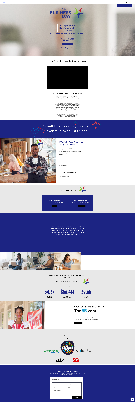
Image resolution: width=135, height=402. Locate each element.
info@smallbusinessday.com (124, 5)
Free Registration (67, 48)
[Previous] (3, 231)
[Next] (131, 231)
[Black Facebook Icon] (124, 2)
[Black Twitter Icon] (127, 2)
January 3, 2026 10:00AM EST (67, 40)
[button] (80, 206)
